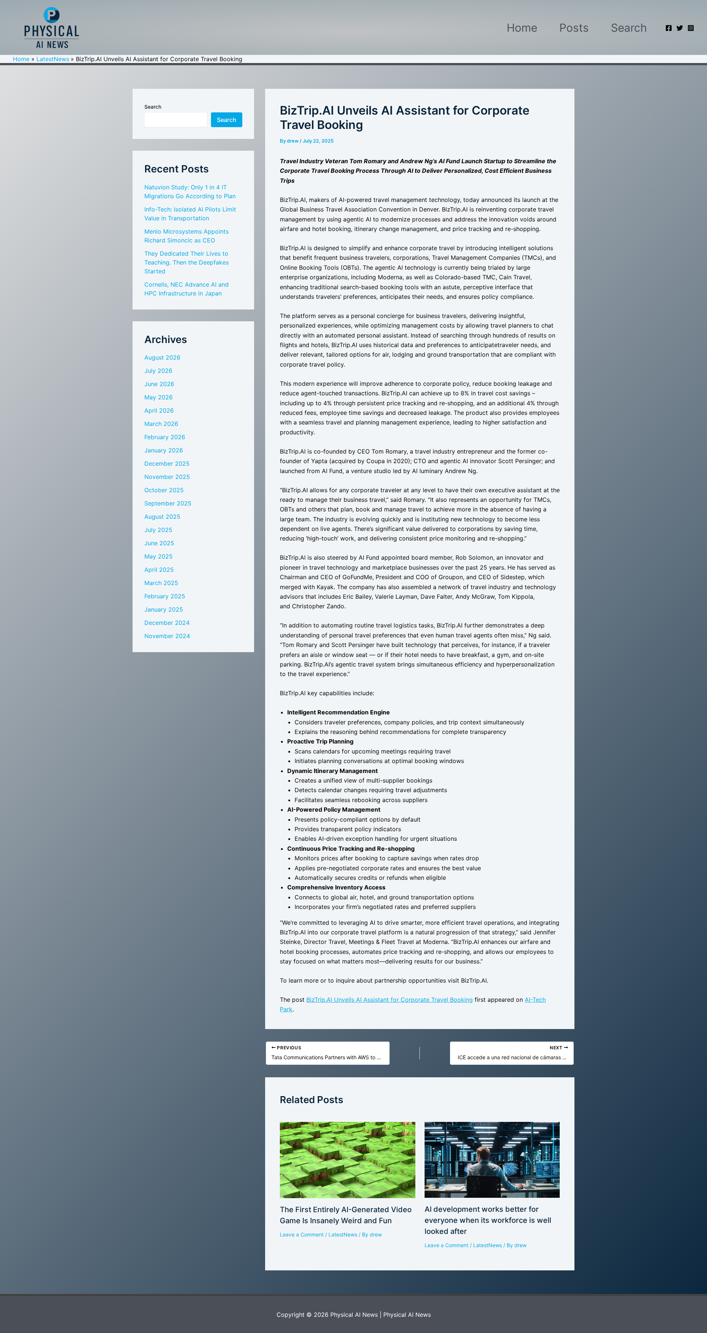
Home (522, 27)
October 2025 (164, 490)
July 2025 (158, 529)
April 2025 (159, 569)
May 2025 (158, 556)
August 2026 (162, 357)
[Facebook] (668, 28)
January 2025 (163, 609)
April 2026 (159, 410)
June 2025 (159, 543)
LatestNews (342, 1234)
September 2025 (167, 503)
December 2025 (167, 463)
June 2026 (159, 384)
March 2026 (161, 423)
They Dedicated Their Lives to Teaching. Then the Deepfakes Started (186, 262)
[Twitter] (679, 28)
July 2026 (158, 370)
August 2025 (162, 516)
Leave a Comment (302, 1234)
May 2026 (158, 397)
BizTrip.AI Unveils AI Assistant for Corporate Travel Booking (389, 999)
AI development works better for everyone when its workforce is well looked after (488, 1220)
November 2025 (167, 476)
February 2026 (164, 437)
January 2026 (163, 450)
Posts (574, 27)
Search (629, 27)
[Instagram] (690, 28)
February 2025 (164, 596)
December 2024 (167, 622)
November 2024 (167, 636)
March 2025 (161, 583)
